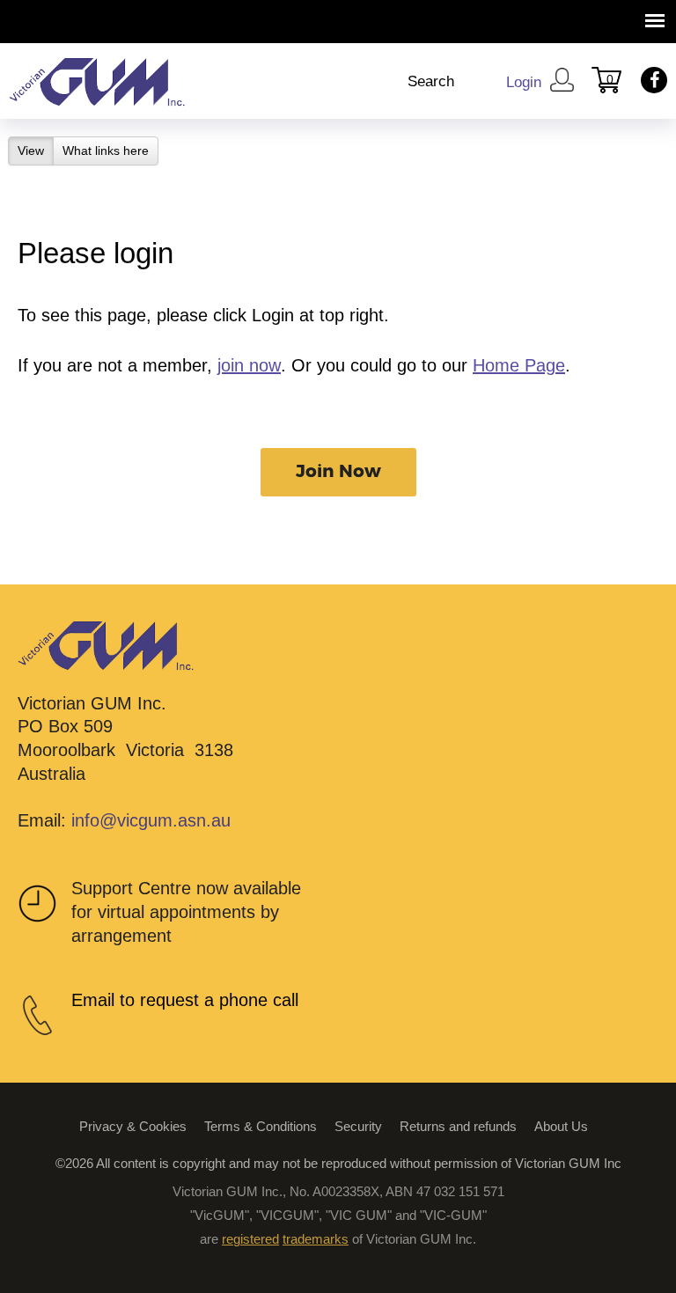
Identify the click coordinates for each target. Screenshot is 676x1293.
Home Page (519, 365)
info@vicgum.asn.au (151, 820)
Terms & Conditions (260, 1126)
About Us (561, 1126)
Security (358, 1126)
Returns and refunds (458, 1126)
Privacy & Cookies (133, 1126)
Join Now (338, 472)
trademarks (316, 1238)
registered (250, 1238)
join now (249, 365)
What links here (105, 150)
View (36, 150)
